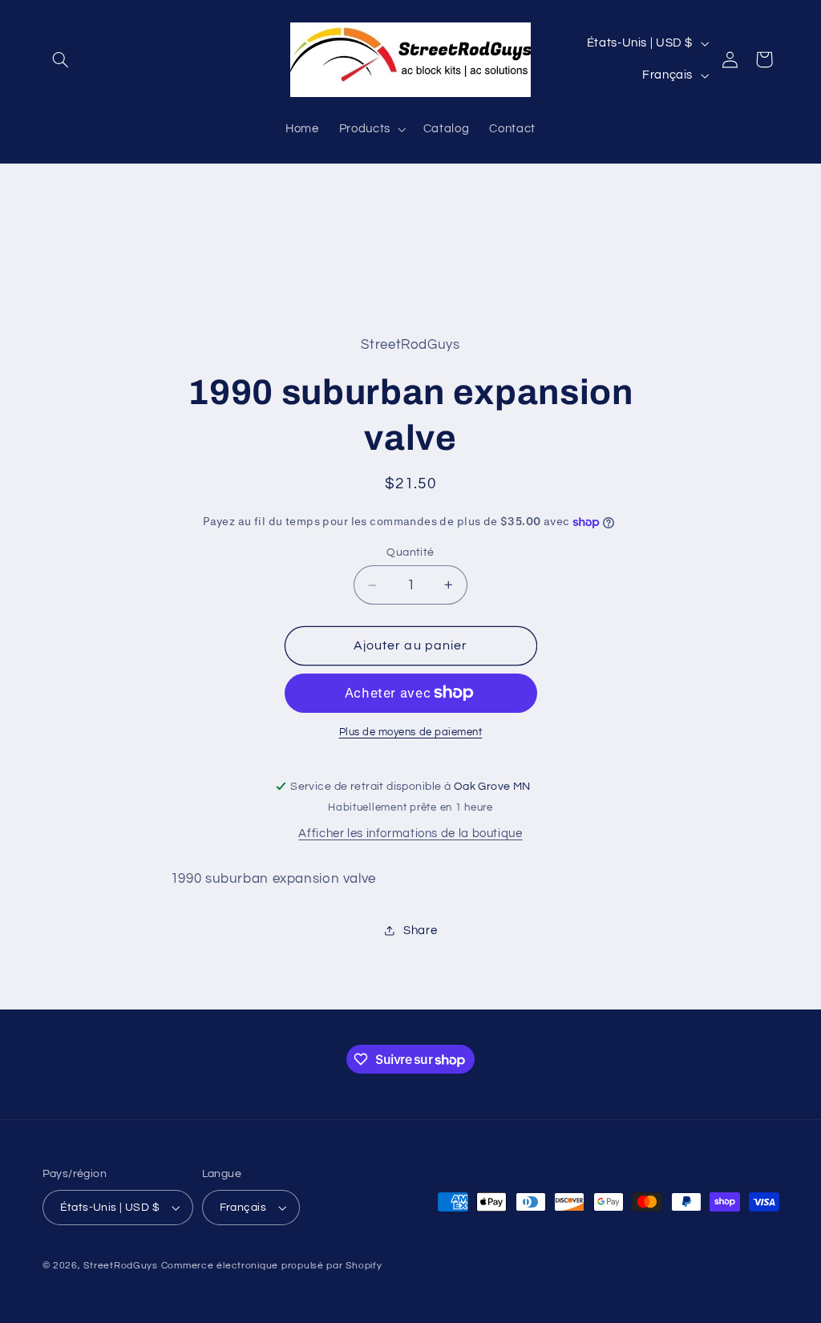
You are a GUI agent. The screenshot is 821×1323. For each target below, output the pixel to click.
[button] (60, 59)
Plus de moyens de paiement (411, 732)
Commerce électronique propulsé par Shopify (271, 1265)
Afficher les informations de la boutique (410, 833)
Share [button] (420, 930)
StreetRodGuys (120, 1265)
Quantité (410, 552)
